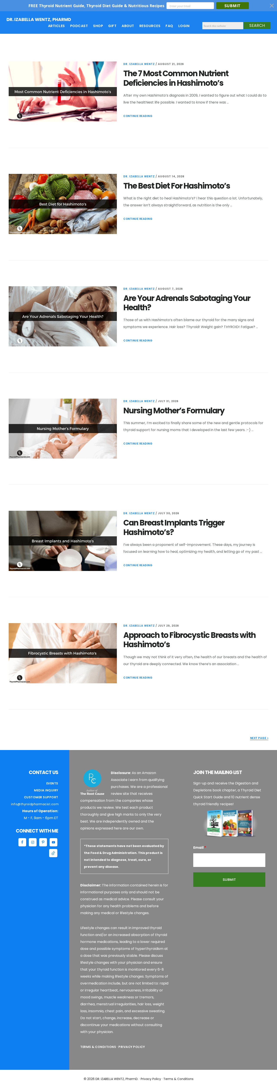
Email (199, 847)
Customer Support (41, 797)
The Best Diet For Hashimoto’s (176, 185)
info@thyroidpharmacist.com (35, 804)
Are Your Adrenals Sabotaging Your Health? (186, 303)
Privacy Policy (131, 1047)
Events (52, 783)
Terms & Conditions (98, 1047)
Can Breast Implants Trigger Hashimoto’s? (173, 527)
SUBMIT (232, 5)
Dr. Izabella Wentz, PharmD (38, 19)
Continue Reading (137, 116)
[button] (138, 5)
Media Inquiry (46, 790)
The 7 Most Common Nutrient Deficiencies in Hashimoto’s (175, 78)
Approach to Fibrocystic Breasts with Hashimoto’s (189, 640)
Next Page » (259, 738)
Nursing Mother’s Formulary (173, 410)
